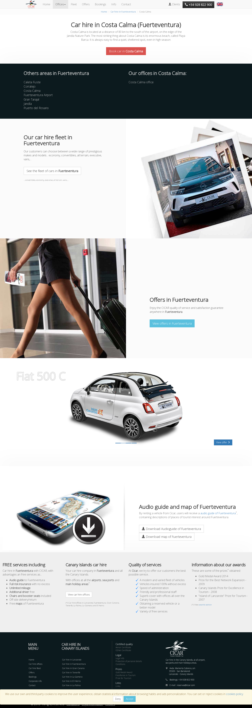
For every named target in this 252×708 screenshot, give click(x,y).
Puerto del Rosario (36, 108)
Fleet (74, 4)
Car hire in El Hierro (71, 681)
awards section (205, 604)
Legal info (120, 658)
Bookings (100, 4)
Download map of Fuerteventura (168, 537)
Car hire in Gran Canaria (73, 668)
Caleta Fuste (32, 82)
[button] (220, 2)
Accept (129, 698)
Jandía (28, 104)
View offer (222, 442)
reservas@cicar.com (186, 685)
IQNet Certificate (123, 650)
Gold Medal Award (124, 672)
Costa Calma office (141, 82)
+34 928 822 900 (186, 679)
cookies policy (234, 694)
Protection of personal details (129, 661)
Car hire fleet (35, 668)
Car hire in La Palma (71, 685)
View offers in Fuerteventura (172, 323)
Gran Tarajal (31, 99)
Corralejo (29, 86)
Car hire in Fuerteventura (123, 11)
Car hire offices (35, 664)
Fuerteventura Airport (38, 95)
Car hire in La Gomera (72, 676)
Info (113, 4)
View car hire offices (79, 594)
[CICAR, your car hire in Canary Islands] (33, 4)
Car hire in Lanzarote (71, 659)
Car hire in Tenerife (71, 672)
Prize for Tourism (123, 678)
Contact (126, 4)
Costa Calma (32, 91)
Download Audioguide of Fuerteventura (173, 529)
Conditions (120, 664)
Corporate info (35, 681)
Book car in (126, 51)
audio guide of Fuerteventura (218, 513)
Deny (118, 698)
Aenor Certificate (123, 647)
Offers (86, 4)
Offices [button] (59, 4)
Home (46, 4)
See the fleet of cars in (52, 171)
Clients (175, 4)
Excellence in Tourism (126, 675)
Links (118, 686)
